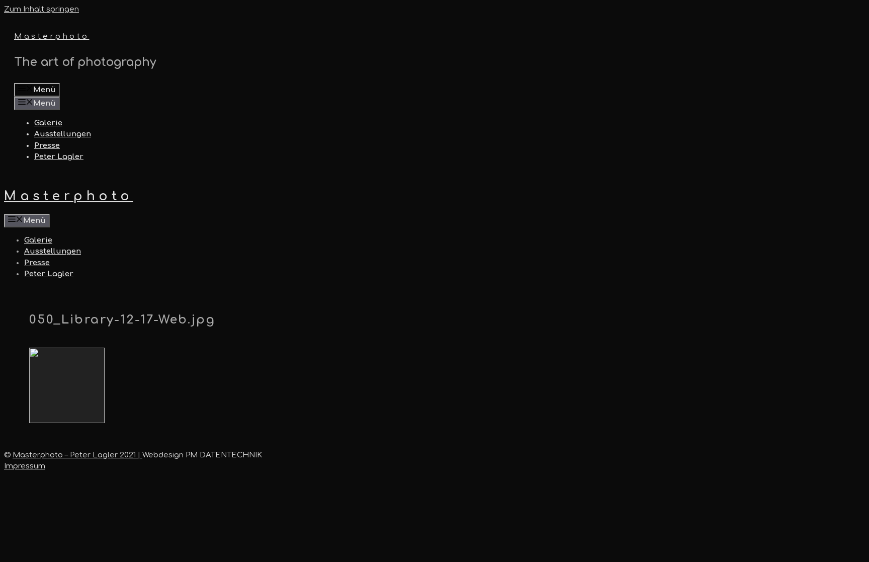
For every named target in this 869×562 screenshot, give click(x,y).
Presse (47, 145)
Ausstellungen (62, 134)
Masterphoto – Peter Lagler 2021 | (77, 455)
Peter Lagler (58, 156)
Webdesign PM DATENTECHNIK (202, 455)
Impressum (24, 466)
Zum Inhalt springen (41, 9)
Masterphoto (52, 36)
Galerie (48, 123)
